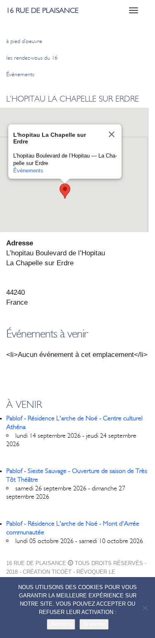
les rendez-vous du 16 (31, 57)
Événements (20, 74)
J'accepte (61, 624)
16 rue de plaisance (42, 10)
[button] (65, 191)
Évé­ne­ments (28, 170)
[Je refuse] (145, 608)
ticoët (62, 572)
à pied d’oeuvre (24, 41)
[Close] (112, 134)
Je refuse (94, 624)
